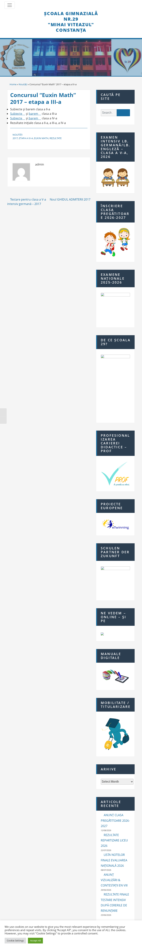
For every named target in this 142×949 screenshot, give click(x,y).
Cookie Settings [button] (15, 940)
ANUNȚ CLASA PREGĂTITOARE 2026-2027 (115, 820)
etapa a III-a (26, 138)
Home (13, 84)
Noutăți (23, 84)
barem (33, 114)
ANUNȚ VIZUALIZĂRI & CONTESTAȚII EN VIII (114, 880)
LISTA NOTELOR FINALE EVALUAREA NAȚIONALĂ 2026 (114, 860)
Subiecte (16, 114)
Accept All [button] (35, 940)
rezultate (56, 138)
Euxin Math (41, 138)
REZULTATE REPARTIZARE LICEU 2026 (114, 840)
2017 (15, 138)
